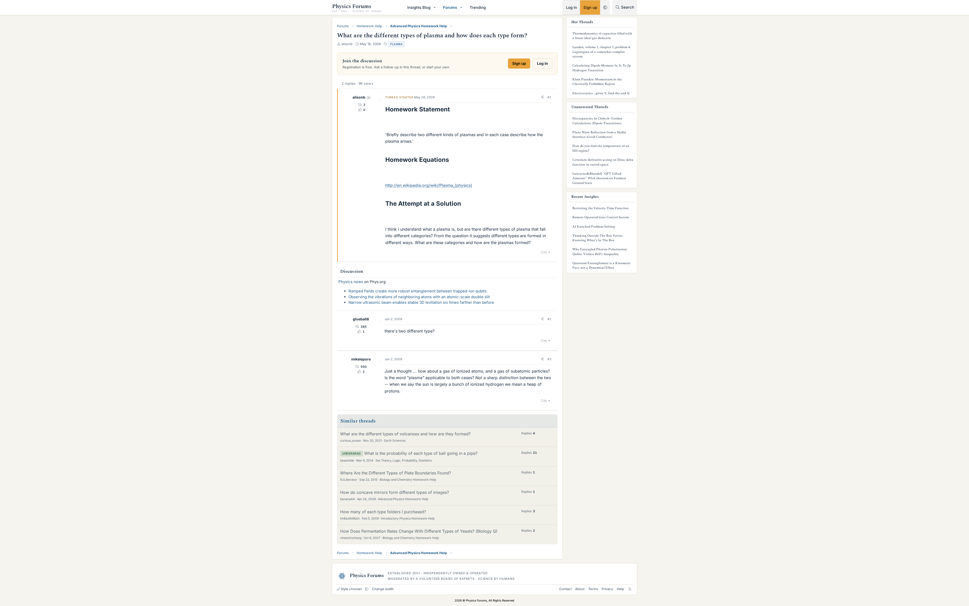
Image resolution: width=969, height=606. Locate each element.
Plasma (396, 44)
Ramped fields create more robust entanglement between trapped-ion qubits (417, 291)
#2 (549, 319)
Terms (593, 589)
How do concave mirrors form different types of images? (394, 492)
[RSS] (630, 588)
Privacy (607, 589)
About (579, 589)
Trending (478, 7)
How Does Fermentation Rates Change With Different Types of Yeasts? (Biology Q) (418, 531)
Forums (450, 7)
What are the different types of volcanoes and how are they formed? (405, 433)
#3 (549, 359)
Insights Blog (418, 7)
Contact (565, 589)
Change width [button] (383, 589)
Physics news (350, 281)
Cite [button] (544, 252)
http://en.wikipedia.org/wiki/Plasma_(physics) (428, 185)
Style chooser (351, 589)
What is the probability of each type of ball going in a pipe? (420, 453)
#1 (549, 97)
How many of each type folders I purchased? (383, 511)
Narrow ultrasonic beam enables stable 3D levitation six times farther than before (421, 302)
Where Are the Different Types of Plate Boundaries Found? (395, 472)
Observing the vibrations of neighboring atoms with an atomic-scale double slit (419, 296)
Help (620, 589)
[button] (435, 7)
